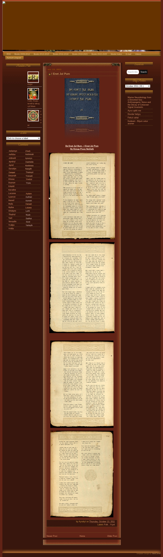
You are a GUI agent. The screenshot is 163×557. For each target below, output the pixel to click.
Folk (106, 525)
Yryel (112, 525)
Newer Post (52, 536)
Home (82, 536)
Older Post (112, 536)
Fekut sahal (133, 118)
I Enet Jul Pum (60, 73)
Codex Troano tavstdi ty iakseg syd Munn (34, 103)
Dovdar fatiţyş (134, 114)
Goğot (30, 84)
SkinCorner (156, 553)
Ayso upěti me (134, 111)
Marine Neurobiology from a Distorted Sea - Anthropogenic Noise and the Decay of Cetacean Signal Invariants (139, 102)
